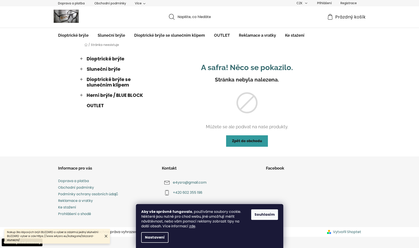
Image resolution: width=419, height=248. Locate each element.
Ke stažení (67, 207)
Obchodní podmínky (110, 3)
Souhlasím (264, 214)
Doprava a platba (71, 3)
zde (192, 226)
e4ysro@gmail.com (190, 182)
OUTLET (95, 105)
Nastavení (155, 237)
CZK (299, 3)
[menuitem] (73, 35)
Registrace (348, 3)
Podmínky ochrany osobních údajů (88, 194)
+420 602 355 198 (187, 192)
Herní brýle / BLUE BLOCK (115, 95)
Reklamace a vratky (75, 200)
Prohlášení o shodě (74, 213)
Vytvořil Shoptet (347, 232)
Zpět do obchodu (247, 141)
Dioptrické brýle (105, 59)
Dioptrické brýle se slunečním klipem (109, 82)
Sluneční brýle (103, 69)
